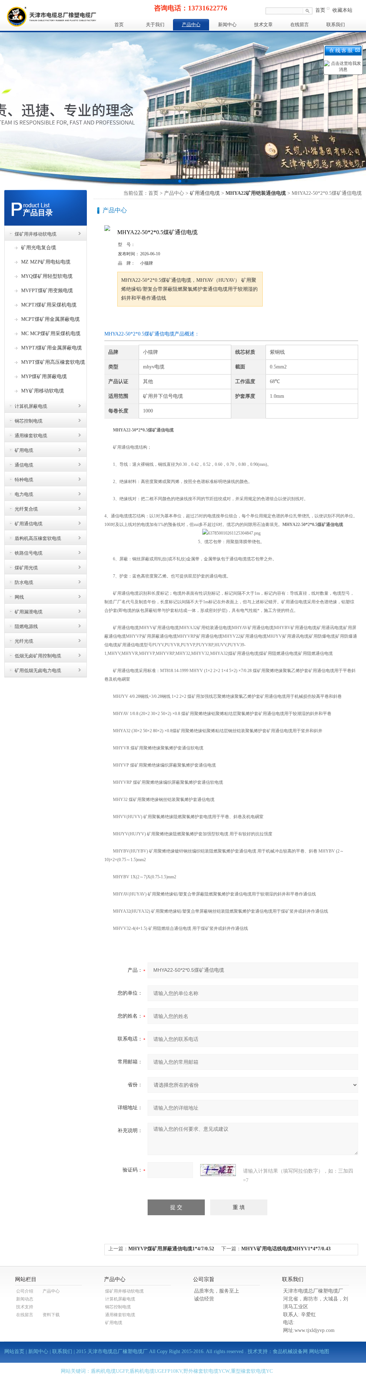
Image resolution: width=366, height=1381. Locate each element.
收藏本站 (342, 10)
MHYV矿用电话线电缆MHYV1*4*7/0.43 (286, 1248)
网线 (19, 597)
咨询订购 (139, 320)
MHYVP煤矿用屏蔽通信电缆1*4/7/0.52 (171, 1248)
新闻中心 (227, 24)
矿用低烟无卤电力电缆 (38, 670)
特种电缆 (24, 479)
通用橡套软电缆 (31, 435)
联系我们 (335, 24)
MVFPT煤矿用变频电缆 (47, 290)
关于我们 (155, 24)
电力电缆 (24, 494)
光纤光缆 (24, 641)
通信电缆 (24, 465)
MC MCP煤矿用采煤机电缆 (50, 333)
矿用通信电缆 (29, 523)
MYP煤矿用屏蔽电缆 (44, 376)
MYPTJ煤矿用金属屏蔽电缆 (51, 348)
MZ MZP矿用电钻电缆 (45, 262)
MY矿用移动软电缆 (42, 390)
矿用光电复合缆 (38, 247)
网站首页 (14, 1351)
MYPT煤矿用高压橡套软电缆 (53, 362)
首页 (320, 10)
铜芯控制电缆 (29, 421)
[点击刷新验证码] (218, 1170)
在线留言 (299, 24)
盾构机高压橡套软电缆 (38, 538)
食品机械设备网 (290, 1351)
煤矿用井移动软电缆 (35, 234)
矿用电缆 (24, 450)
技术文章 (263, 24)
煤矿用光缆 (26, 567)
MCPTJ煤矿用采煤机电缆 (48, 305)
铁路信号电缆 (29, 553)
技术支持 (24, 1306)
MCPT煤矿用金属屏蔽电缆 (50, 319)
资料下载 (51, 1314)
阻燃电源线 (26, 626)
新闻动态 (24, 1299)
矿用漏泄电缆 (29, 611)
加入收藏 (191, 320)
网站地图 (319, 1351)
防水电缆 (24, 582)
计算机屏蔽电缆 (31, 406)
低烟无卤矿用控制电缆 (38, 655)
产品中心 (191, 24)
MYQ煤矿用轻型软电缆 (47, 276)
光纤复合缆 (26, 509)
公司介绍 (24, 1291)
